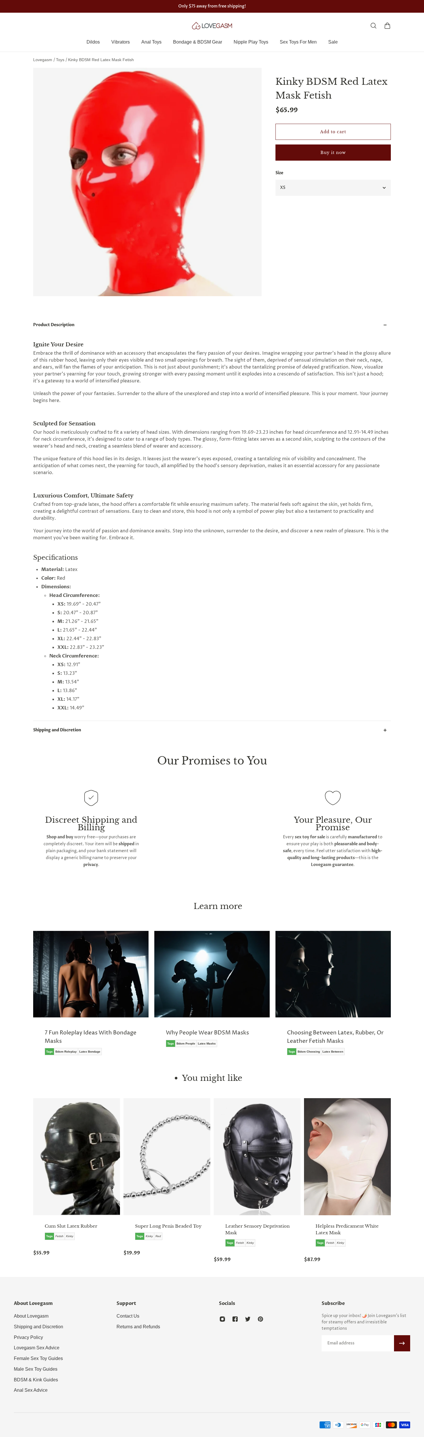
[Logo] (212, 26)
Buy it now (333, 152)
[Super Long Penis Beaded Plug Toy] (166, 1156)
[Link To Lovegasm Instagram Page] (222, 1319)
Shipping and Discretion (57, 730)
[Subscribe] (402, 1343)
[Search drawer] (373, 25)
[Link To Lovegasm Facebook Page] (235, 1319)
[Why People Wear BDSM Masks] (212, 993)
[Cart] (387, 25)
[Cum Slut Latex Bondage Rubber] (76, 1156)
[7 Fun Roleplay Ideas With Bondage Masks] (91, 997)
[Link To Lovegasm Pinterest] (260, 1319)
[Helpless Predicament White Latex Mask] (347, 1156)
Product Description (53, 325)
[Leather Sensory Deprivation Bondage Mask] (257, 1156)
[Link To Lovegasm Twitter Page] (247, 1319)
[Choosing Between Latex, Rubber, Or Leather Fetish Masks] (333, 997)
